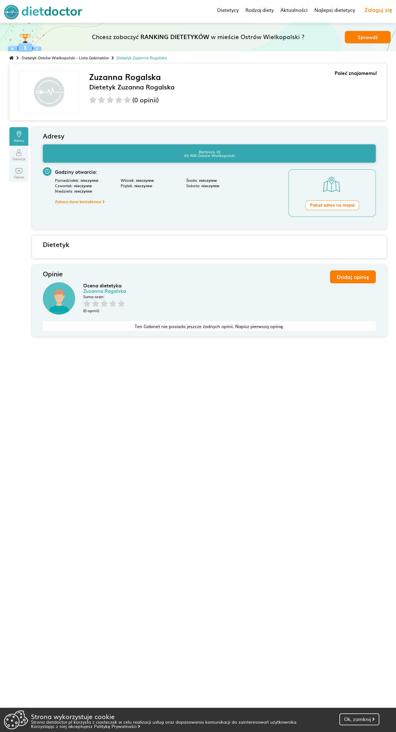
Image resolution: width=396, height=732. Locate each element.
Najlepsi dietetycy (334, 9)
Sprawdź (368, 37)
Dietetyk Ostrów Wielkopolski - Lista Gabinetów (65, 58)
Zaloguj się (378, 9)
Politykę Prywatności (116, 726)
